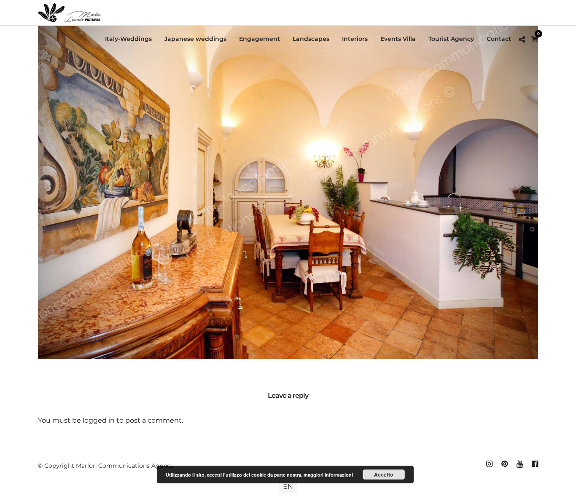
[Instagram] (489, 464)
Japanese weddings (195, 39)
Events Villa (398, 39)
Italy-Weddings (128, 39)
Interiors (355, 39)
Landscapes (311, 39)
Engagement (259, 39)
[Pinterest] (504, 464)
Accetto (383, 474)
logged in (99, 420)
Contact (499, 39)
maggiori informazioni (328, 475)
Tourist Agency (451, 39)
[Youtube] (519, 464)
